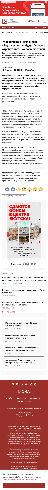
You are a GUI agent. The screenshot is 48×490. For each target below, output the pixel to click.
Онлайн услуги (24, 402)
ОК (24, 486)
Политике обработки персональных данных (20, 480)
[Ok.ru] (27, 264)
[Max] (35, 384)
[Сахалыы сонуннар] (31, 21)
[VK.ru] (24, 264)
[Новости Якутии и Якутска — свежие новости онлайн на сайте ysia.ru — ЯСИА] (10, 21)
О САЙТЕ (9, 398)
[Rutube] (30, 384)
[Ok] (17, 384)
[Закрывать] (45, 471)
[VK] (13, 384)
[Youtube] (26, 384)
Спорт (34, 32)
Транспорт (7, 341)
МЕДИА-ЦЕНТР (36, 398)
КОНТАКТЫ (21, 398)
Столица (5, 62)
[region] (24, 480)
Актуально (7, 353)
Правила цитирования (31, 445)
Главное (4, 283)
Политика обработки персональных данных (24, 462)
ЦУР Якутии (7, 196)
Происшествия (22, 32)
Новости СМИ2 (8, 312)
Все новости (7, 32)
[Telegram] (31, 264)
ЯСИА (34, 62)
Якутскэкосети (19, 196)
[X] (35, 264)
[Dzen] (18, 70)
